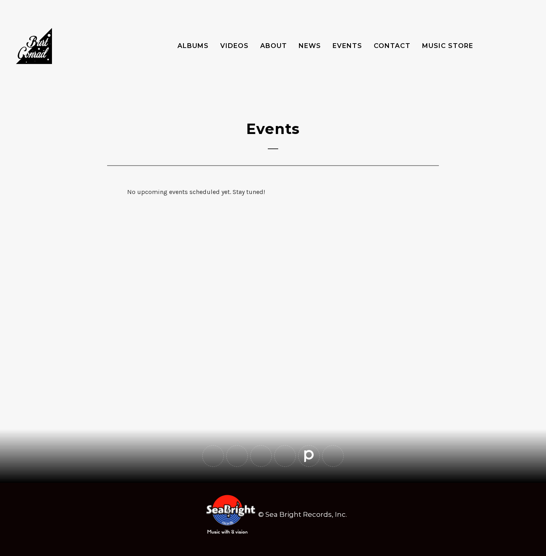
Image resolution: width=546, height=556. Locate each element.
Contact (392, 46)
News (310, 46)
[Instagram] (261, 456)
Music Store (447, 46)
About (273, 46)
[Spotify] (285, 456)
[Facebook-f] (213, 456)
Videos (234, 46)
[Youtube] (237, 456)
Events (347, 46)
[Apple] (333, 456)
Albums (193, 46)
